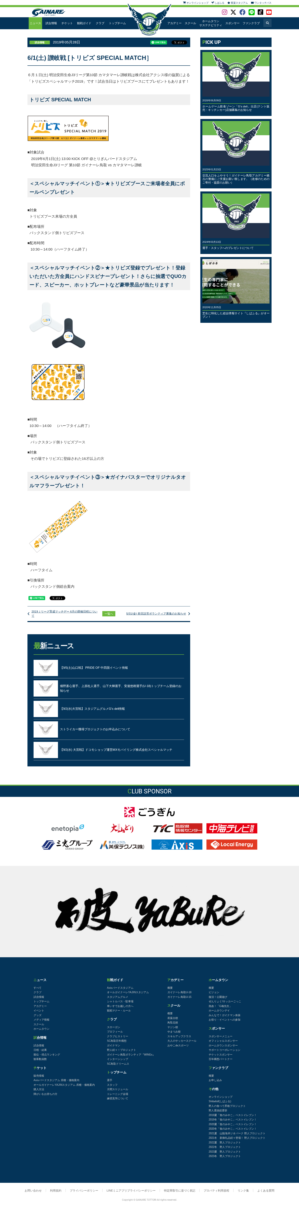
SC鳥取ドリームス (118, 1063)
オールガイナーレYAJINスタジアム (128, 992)
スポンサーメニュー (220, 1036)
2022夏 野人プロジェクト (225, 1142)
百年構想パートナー (220, 1059)
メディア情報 (41, 1019)
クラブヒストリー (117, 1036)
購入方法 (39, 1089)
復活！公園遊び (218, 996)
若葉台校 (172, 1018)
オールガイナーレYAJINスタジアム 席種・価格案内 (64, 1084)
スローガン (113, 1027)
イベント (39, 1010)
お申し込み (215, 1080)
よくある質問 (265, 1190)
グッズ (37, 1015)
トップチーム (117, 23)
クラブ (100, 23)
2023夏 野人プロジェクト (225, 1151)
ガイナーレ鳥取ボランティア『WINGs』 (131, 1054)
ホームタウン (41, 1028)
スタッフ (112, 1084)
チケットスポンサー (220, 1054)
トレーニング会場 (117, 1094)
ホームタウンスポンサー (223, 1045)
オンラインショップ (220, 1096)
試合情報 (51, 23)
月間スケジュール (117, 1089)
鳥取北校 (172, 1022)
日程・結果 (40, 1049)
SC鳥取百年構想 (117, 1040)
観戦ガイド (84, 23)
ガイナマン (113, 1045)
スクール (190, 23)
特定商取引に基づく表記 (179, 1190)
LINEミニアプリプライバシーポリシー (131, 1190)
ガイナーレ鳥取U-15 (179, 996)
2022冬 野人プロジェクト (225, 1146)
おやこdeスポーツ (178, 1045)
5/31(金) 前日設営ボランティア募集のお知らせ (156, 613)
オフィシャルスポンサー (223, 1040)
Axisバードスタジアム (120, 987)
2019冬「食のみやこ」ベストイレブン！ (233, 1119)
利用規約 (55, 1190)
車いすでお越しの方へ (120, 1006)
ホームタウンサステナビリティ (210, 23)
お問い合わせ (33, 1190)
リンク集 (243, 1190)
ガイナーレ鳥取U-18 (179, 992)
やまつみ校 (174, 1031)
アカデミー (174, 23)
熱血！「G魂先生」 (220, 1006)
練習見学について (117, 1098)
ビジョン (214, 992)
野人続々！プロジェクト (121, 1049)
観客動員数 (40, 1059)
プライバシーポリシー (84, 1190)
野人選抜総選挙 (218, 1110)
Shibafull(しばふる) (220, 1101)
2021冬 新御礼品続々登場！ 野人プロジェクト (237, 1137)
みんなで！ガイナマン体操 (224, 1015)
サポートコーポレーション (224, 1049)
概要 (170, 987)
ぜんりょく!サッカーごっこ (225, 1001)
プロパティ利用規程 (216, 1190)
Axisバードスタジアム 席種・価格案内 (56, 1080)
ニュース (35, 23)
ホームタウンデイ (219, 1010)
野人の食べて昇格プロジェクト (227, 1105)
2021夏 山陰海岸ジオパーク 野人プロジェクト (237, 1133)
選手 (109, 1080)
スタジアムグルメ (117, 996)
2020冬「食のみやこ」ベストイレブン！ (233, 1128)
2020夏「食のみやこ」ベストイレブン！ (233, 1124)
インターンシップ (117, 1059)
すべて (37, 987)
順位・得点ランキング (47, 1054)
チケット (67, 23)
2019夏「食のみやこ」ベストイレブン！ (233, 1115)
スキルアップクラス (179, 1036)
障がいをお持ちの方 (45, 1094)
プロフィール (115, 1031)
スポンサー (232, 23)
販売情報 (39, 1075)
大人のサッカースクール (181, 1040)
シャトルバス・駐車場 (120, 1001)
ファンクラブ (251, 23)
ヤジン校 (172, 1027)
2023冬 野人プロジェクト (225, 1156)
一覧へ (109, 613)
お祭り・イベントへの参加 (224, 1019)
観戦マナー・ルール (119, 1010)
